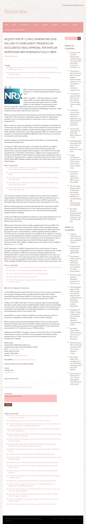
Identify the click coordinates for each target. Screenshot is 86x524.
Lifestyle (65, 25)
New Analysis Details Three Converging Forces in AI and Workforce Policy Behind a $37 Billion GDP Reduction (75, 363)
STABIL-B (16, 244)
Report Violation (28, 387)
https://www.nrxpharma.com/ (19, 355)
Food (14, 25)
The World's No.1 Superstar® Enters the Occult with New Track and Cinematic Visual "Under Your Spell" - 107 (75, 100)
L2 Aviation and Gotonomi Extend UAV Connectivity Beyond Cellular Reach (31, 454)
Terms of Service (70, 518)
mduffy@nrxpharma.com (16, 349)
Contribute (54, 518)
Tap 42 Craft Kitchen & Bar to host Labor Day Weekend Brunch (28, 274)
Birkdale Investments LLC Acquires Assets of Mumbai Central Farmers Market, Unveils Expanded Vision (75, 161)
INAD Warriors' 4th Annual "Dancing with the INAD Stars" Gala (27, 270)
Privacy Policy (61, 518)
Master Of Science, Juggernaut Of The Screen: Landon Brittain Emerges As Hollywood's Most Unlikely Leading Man (31, 485)
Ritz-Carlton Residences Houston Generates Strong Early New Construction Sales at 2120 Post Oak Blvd (75, 215)
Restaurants (24, 25)
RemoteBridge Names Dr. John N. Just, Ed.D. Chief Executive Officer (29, 78)
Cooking (45, 25)
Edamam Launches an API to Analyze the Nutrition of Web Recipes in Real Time (33, 462)
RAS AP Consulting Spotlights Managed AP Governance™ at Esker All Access (75, 279)
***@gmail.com (9, 372)
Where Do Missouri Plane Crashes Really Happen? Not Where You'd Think (31, 504)
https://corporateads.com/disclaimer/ (24, 360)
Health (35, 25)
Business (55, 25)
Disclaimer (18, 387)
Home (6, 25)
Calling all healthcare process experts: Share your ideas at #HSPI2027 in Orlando (75, 238)
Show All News (9, 387)
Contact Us (78, 518)
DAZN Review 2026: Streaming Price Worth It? (23, 277)
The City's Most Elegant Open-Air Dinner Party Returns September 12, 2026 (75, 133)
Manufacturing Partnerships (15, 30)
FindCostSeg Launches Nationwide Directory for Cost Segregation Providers (32, 481)
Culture (75, 25)
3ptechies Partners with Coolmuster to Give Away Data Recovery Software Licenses (34, 267)
